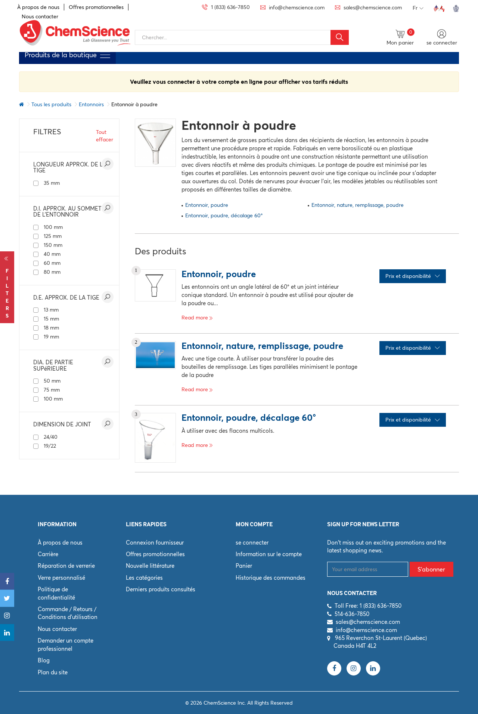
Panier (244, 565)
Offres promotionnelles (96, 7)
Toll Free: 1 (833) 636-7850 (368, 605)
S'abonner (431, 569)
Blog (44, 660)
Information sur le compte (269, 554)
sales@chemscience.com (368, 621)
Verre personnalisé (61, 577)
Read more (194, 317)
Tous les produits (51, 104)
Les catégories (144, 577)
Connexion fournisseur (155, 542)
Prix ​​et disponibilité (408, 276)
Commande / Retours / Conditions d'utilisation (67, 613)
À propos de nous (38, 7)
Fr (415, 7)
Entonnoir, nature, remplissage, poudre (357, 205)
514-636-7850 (352, 614)
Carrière (48, 554)
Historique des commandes (270, 577)
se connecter (252, 542)
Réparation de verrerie (66, 565)
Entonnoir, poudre (206, 205)
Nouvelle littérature (150, 565)
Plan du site (53, 672)
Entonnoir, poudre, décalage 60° (224, 215)
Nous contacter (57, 628)
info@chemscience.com (366, 630)
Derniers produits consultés (160, 589)
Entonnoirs (91, 104)
